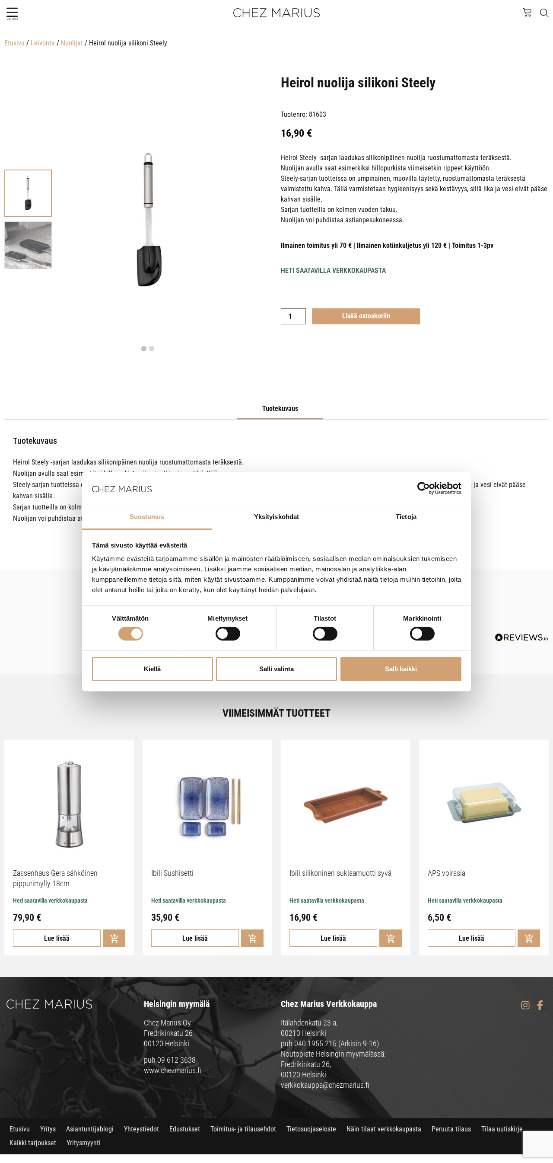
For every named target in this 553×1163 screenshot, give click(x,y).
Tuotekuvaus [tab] (280, 408)
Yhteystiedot (141, 1129)
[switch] (228, 634)
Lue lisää (57, 938)
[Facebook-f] (540, 1005)
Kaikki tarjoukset (33, 1143)
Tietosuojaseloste (311, 1129)
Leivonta (43, 43)
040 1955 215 (315, 1043)
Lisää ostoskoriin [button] (114, 938)
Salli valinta (276, 669)
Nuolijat (72, 43)
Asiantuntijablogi (90, 1129)
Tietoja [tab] (406, 516)
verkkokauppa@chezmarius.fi (325, 1084)
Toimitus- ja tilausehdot (243, 1129)
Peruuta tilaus (451, 1129)
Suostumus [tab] (147, 516)
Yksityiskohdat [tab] (276, 516)
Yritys (48, 1129)
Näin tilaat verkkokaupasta (383, 1129)
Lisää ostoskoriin (366, 316)
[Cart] (531, 11)
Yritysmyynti (84, 1143)
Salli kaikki (401, 669)
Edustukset (184, 1129)
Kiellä (152, 669)
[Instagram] (525, 1005)
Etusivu (14, 43)
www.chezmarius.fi (172, 1070)
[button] (11, 12)
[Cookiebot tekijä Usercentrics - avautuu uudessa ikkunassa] (423, 488)
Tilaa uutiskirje (502, 1129)
